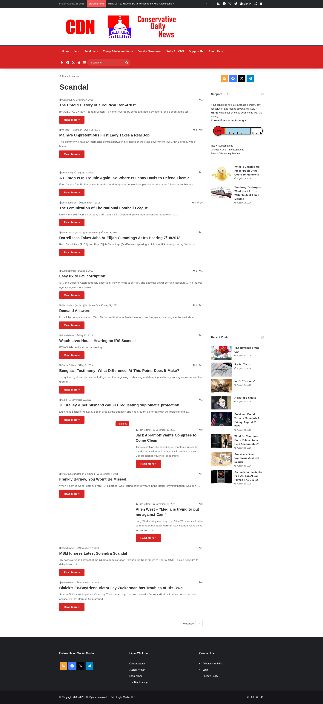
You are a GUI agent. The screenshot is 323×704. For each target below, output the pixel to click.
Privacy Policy (210, 676)
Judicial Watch (137, 669)
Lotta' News (135, 676)
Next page (188, 623)
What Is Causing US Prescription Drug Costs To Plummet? (247, 170)
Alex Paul (67, 100)
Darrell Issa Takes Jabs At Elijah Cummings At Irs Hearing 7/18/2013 (119, 238)
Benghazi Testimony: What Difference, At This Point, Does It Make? (119, 371)
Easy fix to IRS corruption (82, 276)
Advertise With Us (212, 663)
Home (65, 51)
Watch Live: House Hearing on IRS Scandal (97, 341)
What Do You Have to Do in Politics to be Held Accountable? (247, 440)
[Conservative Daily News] (122, 26)
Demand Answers (74, 311)
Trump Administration (116, 51)
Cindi (64, 400)
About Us (215, 51)
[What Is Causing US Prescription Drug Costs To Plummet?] (221, 174)
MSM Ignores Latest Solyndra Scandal (93, 553)
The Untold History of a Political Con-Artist (97, 105)
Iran (76, 51)
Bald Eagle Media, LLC (122, 697)
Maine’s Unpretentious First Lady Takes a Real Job (104, 135)
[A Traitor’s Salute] (221, 403)
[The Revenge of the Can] (221, 353)
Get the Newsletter (149, 51)
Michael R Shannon (72, 130)
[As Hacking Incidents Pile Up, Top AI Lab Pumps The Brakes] (221, 477)
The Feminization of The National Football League (103, 208)
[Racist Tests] (221, 370)
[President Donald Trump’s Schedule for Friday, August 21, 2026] (221, 419)
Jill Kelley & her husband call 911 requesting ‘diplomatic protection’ (119, 405)
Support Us (196, 51)
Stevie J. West (69, 365)
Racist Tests (242, 364)
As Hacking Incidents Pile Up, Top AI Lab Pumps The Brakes (248, 475)
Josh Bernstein (69, 202)
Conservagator (137, 663)
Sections (90, 51)
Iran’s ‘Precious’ (244, 381)
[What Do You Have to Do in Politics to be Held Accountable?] (221, 441)
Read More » (72, 119)
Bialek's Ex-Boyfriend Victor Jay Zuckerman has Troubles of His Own (121, 588)
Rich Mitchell (68, 335)
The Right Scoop (138, 682)
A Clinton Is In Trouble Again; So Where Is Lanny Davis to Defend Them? (124, 178)
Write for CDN (175, 51)
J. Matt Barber (69, 271)
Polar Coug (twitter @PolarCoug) (79, 474)
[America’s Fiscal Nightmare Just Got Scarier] (221, 459)
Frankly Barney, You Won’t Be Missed (92, 479)
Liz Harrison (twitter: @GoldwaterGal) (81, 232)
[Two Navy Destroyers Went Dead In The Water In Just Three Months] (221, 192)
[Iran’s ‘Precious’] (221, 386)
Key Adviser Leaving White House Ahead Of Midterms (137, 3)
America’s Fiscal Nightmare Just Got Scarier (246, 458)
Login (205, 669)
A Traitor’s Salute (245, 397)
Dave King (67, 172)
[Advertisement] (237, 270)
